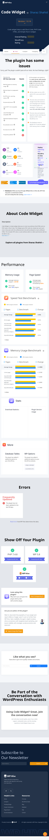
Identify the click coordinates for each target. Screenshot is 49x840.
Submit (38, 666)
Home (5, 799)
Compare (25, 51)
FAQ (23, 810)
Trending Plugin (7, 804)
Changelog (35, 51)
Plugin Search (7, 810)
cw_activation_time (30, 468)
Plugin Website (12, 182)
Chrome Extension (8, 812)
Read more (13, 522)
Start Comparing (36, 596)
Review (6, 51)
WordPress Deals (26, 801)
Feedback (24, 807)
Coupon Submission (8, 807)
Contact (24, 812)
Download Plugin (3, 182)
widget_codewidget (30, 465)
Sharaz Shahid (39, 12)
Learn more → (28, 194)
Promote (24, 799)
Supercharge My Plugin (15, 631)
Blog (23, 804)
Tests (16, 51)
